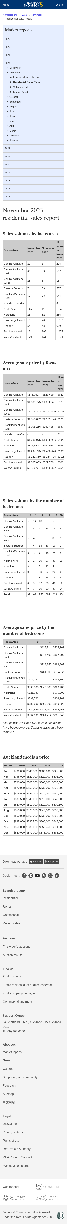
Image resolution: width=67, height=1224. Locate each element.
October (13, 96)
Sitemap (8, 1094)
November (36, 15)
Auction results (12, 955)
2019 (7, 172)
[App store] (36, 861)
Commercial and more (17, 1001)
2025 (7, 46)
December (14, 67)
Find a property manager (19, 993)
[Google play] (51, 861)
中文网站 (9, 1102)
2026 (7, 38)
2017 (7, 188)
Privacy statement (14, 1132)
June (12, 116)
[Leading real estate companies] (50, 1198)
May (11, 121)
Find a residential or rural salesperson (28, 984)
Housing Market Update (26, 77)
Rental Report (20, 92)
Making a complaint (15, 1165)
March (12, 130)
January (13, 140)
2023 (24, 15)
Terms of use (11, 1140)
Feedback (9, 1085)
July (11, 111)
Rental (7, 906)
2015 (7, 196)
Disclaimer (10, 1123)
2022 (7, 148)
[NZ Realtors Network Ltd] (17, 1198)
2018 (7, 180)
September (15, 101)
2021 (7, 156)
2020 (7, 164)
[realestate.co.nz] (50, 1187)
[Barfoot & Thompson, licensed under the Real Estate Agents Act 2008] (33, 4)
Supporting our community (20, 1077)
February (14, 135)
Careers (8, 1068)
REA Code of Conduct (17, 1157)
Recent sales (11, 923)
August (13, 106)
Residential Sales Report (27, 82)
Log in (59, 4)
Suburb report (20, 87)
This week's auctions (16, 946)
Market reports (10, 15)
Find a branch (12, 976)
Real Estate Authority (17, 1149)
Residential (10, 898)
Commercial (11, 915)
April (11, 126)
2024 (7, 55)
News (6, 1060)
